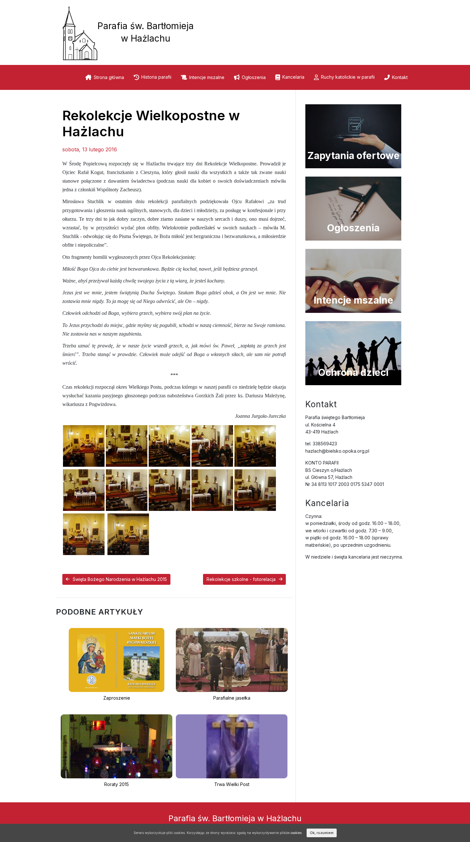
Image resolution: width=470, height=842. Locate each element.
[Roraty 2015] (117, 746)
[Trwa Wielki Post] (232, 746)
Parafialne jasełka (231, 698)
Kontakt (400, 77)
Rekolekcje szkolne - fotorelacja (241, 579)
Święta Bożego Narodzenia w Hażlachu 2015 (120, 579)
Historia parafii (156, 77)
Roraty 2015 (116, 784)
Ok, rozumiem (321, 832)
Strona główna (109, 77)
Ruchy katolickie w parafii (348, 77)
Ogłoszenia (254, 77)
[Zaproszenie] (116, 659)
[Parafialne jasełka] (232, 659)
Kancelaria (293, 77)
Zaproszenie (116, 698)
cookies (296, 833)
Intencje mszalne (206, 77)
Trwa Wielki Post (231, 784)
